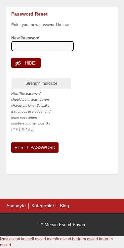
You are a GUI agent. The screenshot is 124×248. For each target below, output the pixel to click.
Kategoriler (42, 205)
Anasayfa (16, 205)
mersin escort (59, 239)
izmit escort (10, 239)
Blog (64, 205)
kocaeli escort (33, 239)
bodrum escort (85, 239)
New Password (25, 38)
